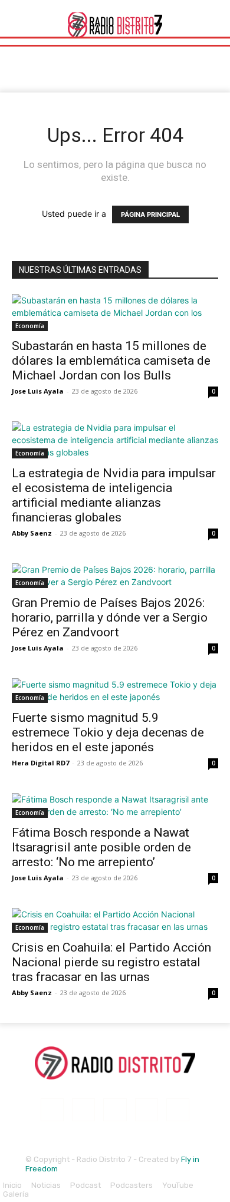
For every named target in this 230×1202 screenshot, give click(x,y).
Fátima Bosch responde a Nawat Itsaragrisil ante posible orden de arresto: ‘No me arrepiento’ (101, 847)
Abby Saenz (32, 533)
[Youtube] (177, 1109)
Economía (29, 326)
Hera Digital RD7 (40, 762)
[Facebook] (52, 1109)
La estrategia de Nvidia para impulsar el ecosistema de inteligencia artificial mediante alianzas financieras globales (114, 495)
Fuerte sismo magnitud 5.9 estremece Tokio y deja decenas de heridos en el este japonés (108, 732)
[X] (146, 1109)
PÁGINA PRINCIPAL (150, 214)
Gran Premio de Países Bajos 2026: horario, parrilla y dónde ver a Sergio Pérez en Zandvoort (110, 617)
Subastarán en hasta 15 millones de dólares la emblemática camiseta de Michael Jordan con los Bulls (111, 360)
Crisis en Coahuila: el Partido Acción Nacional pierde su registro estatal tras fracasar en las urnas (111, 962)
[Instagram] (83, 1109)
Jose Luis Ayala (38, 391)
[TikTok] (114, 1109)
